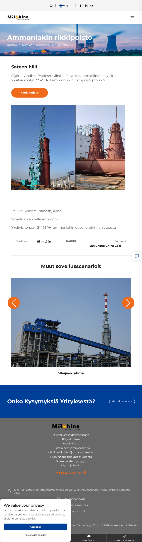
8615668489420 (74, 499)
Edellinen (22, 241)
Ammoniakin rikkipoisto (52, 45)
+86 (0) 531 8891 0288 (74, 505)
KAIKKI (71, 241)
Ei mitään (44, 241)
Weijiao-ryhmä (71, 373)
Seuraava (120, 241)
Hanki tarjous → (122, 401)
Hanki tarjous (30, 92)
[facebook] (80, 6)
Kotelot (27, 45)
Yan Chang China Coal (105, 245)
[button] (14, 303)
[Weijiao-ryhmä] (71, 322)
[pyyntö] (136, 256)
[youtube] (91, 6)
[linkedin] (86, 6)
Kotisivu (12, 45)
